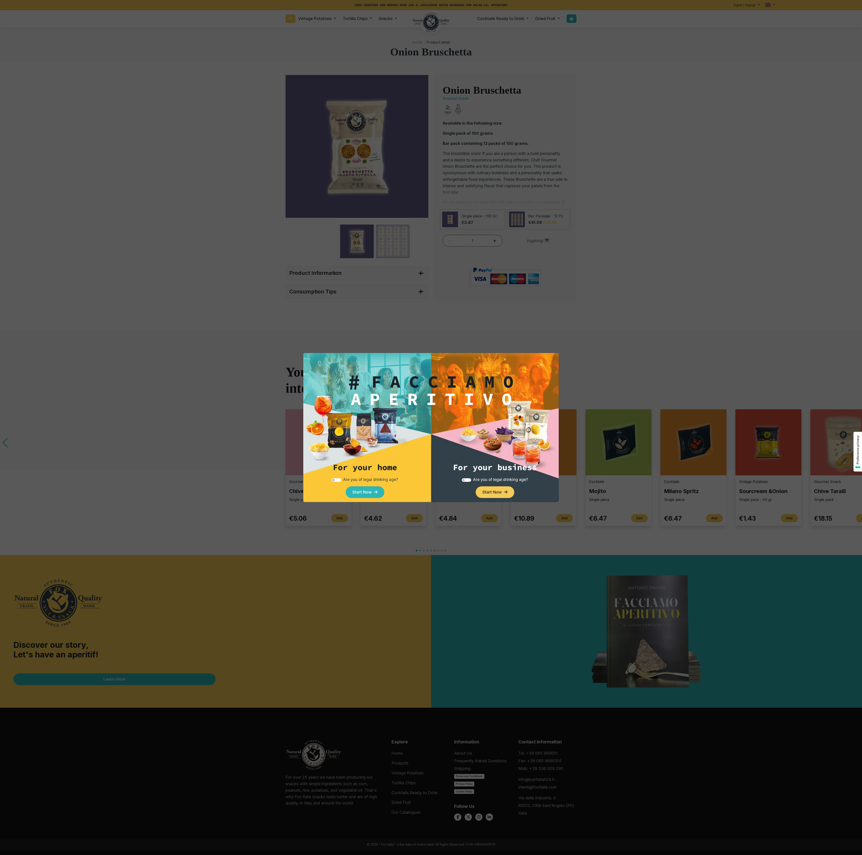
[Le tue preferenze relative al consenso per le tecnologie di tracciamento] (857, 452)
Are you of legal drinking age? (370, 479)
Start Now (363, 492)
